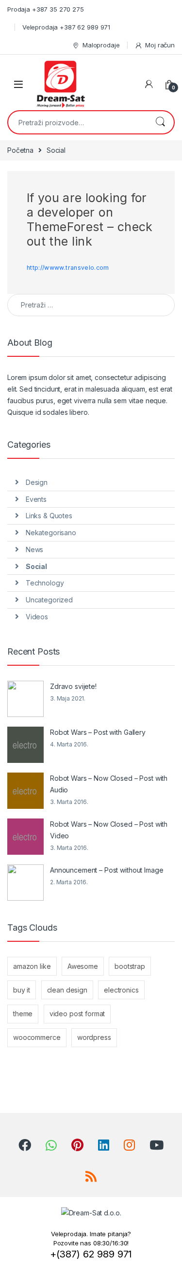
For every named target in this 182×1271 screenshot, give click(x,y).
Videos (37, 617)
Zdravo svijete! (73, 686)
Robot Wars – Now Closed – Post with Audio (108, 784)
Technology (45, 583)
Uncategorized (49, 600)
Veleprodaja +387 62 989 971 (66, 27)
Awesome (82, 966)
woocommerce (36, 1037)
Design (37, 482)
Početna (20, 150)
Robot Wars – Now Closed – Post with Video (108, 830)
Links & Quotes (49, 515)
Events (36, 499)
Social (36, 566)
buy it (21, 990)
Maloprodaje (101, 45)
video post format (77, 1013)
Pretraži (160, 122)
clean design (67, 990)
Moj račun (160, 45)
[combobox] (77, 122)
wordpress (94, 1037)
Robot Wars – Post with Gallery (98, 732)
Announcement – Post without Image (106, 870)
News (34, 549)
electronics (121, 990)
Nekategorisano (51, 532)
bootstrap (130, 966)
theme (23, 1013)
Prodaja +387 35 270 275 (45, 9)
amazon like (31, 966)
